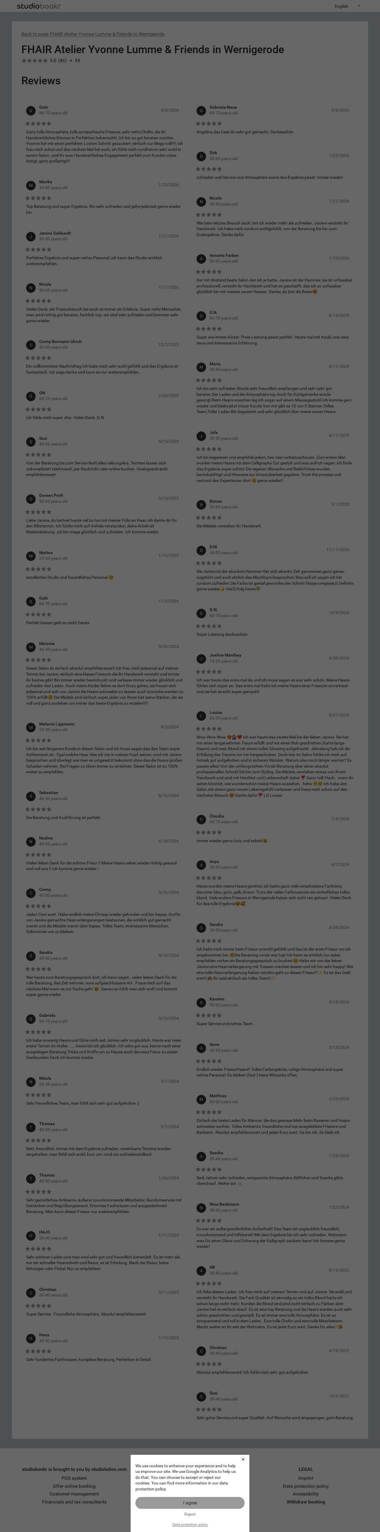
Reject (190, 1514)
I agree (190, 1503)
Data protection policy (190, 1524)
